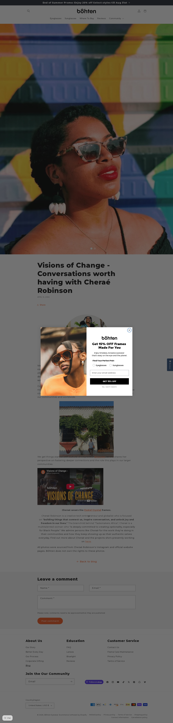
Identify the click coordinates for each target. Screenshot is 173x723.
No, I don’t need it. (109, 387)
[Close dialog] (129, 330)
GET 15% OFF (109, 381)
